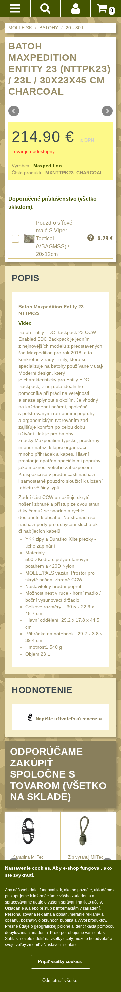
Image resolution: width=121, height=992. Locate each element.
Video (25, 323)
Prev (13, 111)
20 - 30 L (75, 27)
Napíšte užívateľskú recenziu (69, 718)
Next (107, 111)
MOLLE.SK (20, 27)
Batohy (48, 27)
